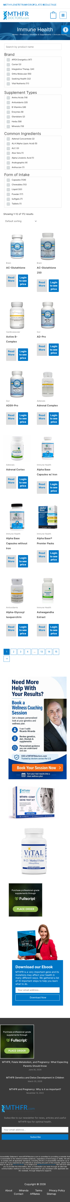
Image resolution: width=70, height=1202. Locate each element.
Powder (17, 194)
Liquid (17, 189)
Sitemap (51, 1193)
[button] (65, 29)
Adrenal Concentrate (23, 138)
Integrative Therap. (23, 69)
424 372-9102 (18, 1164)
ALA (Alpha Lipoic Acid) (24, 143)
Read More (11, 279)
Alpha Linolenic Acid (23, 158)
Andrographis (20, 162)
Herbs (17, 121)
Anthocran (18, 167)
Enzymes (17, 112)
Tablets (17, 203)
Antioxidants (20, 102)
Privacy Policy (57, 1190)
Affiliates (35, 1193)
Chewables (19, 184)
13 (41, 651)
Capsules (19, 179)
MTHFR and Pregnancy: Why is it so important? (35, 1089)
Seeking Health (21, 78)
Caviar (16, 64)
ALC (15, 148)
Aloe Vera (18, 153)
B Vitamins (19, 107)
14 (49, 651)
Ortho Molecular (21, 74)
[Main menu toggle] (63, 15)
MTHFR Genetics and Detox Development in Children (35, 1077)
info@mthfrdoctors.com (46, 1164)
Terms (38, 1190)
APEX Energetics (22, 59)
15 (56, 651)
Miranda (23, 1190)
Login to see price (23, 281)
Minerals (18, 126)
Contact (18, 1193)
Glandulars (18, 116)
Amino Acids (20, 97)
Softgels (17, 199)
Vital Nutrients (20, 83)
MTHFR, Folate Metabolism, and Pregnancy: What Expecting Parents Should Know (35, 1064)
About (8, 1190)
